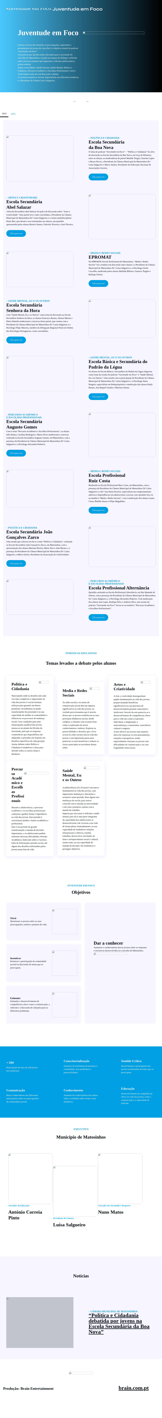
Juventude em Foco (77, 9)
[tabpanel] (81, 378)
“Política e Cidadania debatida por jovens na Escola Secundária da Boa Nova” (119, 1323)
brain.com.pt (134, 1388)
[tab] (4, 114)
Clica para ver (98, 177)
